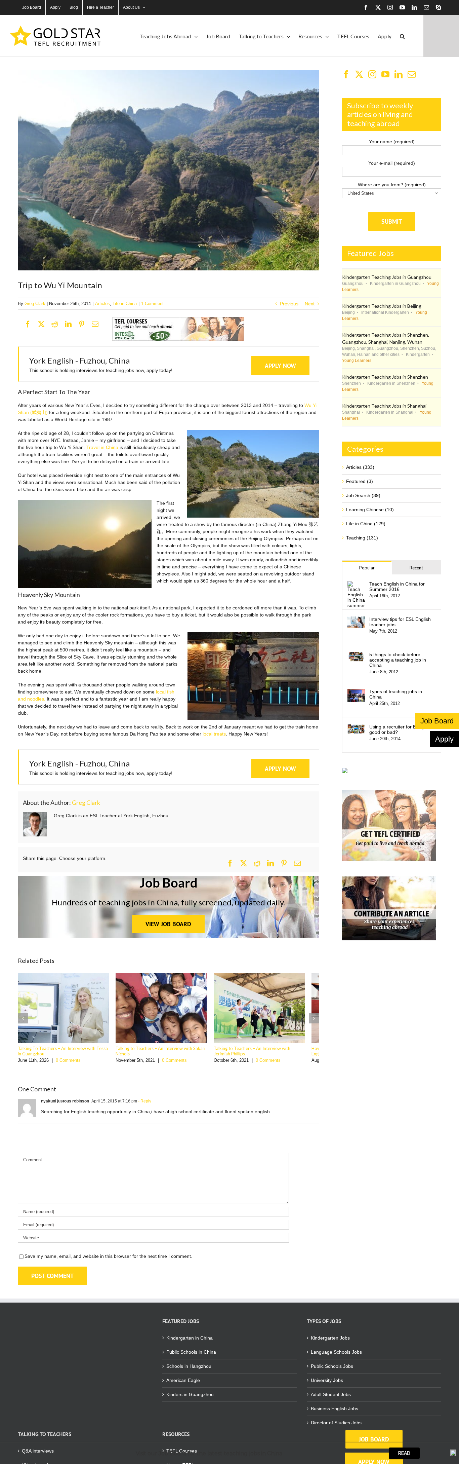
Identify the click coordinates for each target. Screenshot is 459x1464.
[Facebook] (31, 325)
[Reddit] (58, 325)
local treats (214, 734)
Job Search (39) (363, 495)
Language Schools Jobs (336, 1355)
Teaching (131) (362, 537)
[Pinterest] (85, 325)
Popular (367, 567)
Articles (102, 303)
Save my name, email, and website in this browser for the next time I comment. (108, 1260)
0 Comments (68, 1063)
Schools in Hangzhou (188, 1370)
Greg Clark (35, 303)
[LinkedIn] (71, 325)
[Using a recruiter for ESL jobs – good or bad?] (356, 727)
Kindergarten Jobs (330, 1341)
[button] (402, 36)
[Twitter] (359, 74)
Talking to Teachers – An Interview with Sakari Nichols (165, 1054)
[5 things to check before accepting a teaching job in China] (356, 655)
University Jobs (327, 1384)
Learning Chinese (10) (370, 509)
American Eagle (183, 1384)
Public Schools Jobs (332, 1370)
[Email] (98, 325)
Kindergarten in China (189, 1341)
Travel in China (102, 447)
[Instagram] (372, 74)
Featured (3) (359, 481)
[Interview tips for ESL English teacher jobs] (356, 620)
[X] (44, 325)
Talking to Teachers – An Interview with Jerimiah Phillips (270, 1054)
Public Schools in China (191, 1355)
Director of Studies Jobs (336, 1426)
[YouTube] (385, 74)
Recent (416, 567)
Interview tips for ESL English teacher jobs (400, 621)
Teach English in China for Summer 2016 (397, 586)
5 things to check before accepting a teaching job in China (397, 660)
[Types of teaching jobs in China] (356, 692)
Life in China (125, 303)
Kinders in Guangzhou (190, 1398)
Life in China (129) (365, 523)
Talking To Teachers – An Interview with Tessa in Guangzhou (65, 1054)
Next (310, 303)
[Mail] (412, 74)
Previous (289, 303)
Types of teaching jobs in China (395, 694)
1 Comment (152, 303)
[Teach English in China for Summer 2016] (356, 584)
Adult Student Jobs (331, 1398)
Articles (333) (360, 467)
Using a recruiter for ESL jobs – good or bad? (402, 729)
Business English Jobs (334, 1412)
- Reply (144, 1104)
